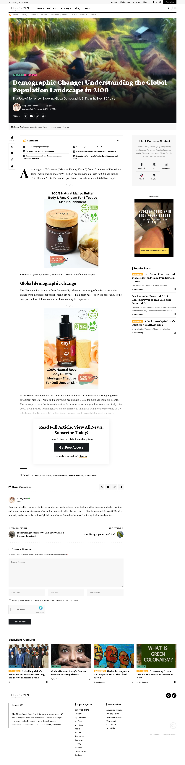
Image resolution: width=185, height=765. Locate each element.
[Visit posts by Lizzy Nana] (12, 500)
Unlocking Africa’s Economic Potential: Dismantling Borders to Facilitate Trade (27, 674)
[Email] (31, 116)
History (24, 15)
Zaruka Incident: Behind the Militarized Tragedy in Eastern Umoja (153, 278)
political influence (76, 475)
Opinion (93, 15)
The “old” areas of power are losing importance (96, 151)
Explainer (83, 15)
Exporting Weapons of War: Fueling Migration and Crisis (95, 157)
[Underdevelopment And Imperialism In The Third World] (114, 656)
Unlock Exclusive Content (154, 141)
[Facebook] (153, 2)
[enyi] (11, 682)
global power (45, 475)
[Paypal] (154, 176)
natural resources (59, 475)
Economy (34, 15)
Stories (64, 15)
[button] (167, 8)
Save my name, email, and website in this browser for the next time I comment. (45, 600)
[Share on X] (25, 116)
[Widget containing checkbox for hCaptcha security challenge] (26, 609)
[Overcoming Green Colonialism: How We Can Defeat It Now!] (156, 656)
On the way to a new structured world (91, 147)
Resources (55, 15)
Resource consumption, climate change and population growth (42, 157)
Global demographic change (37, 147)
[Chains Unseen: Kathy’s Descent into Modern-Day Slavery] (71, 656)
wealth (94, 475)
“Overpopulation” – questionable (40, 151)
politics (87, 475)
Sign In (83, 456)
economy (35, 475)
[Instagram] (159, 2)
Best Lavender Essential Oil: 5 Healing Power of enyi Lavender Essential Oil (151, 300)
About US (17, 705)
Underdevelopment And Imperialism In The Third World (111, 674)
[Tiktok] (142, 176)
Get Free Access (71, 447)
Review (74, 15)
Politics (15, 15)
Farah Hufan (57, 679)
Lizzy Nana (26, 106)
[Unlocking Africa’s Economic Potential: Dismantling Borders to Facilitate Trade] (28, 656)
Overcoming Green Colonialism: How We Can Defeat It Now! (156, 674)
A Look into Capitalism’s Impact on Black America (153, 323)
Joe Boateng (138, 289)
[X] (156, 2)
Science (44, 15)
